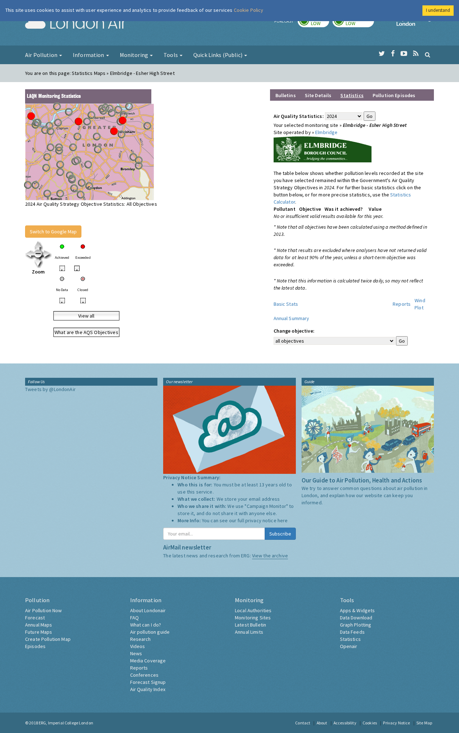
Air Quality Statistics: (299, 116)
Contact (302, 722)
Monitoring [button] (135, 54)
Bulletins (285, 95)
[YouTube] (404, 54)
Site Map (424, 722)
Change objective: (294, 331)
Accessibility (344, 722)
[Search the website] (427, 54)
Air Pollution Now (43, 610)
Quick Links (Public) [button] (218, 54)
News (136, 653)
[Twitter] (382, 54)
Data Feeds (352, 632)
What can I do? (145, 625)
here (283, 520)
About (322, 722)
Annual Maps (38, 625)
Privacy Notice (396, 722)
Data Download (356, 617)
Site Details (318, 95)
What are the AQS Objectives (86, 332)
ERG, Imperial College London (66, 722)
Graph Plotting (356, 625)
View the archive (270, 555)
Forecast (35, 617)
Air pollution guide (150, 632)
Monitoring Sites (253, 617)
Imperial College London (415, 23)
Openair (349, 646)
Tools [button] (171, 54)
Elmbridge (326, 132)
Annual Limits (249, 632)
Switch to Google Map (53, 231)
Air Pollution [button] (41, 54)
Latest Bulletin (250, 625)
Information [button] (89, 54)
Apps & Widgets (357, 610)
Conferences (144, 675)
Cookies (370, 722)
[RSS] (415, 54)
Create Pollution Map (48, 639)
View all (86, 316)
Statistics (350, 639)
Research (140, 639)
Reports (402, 304)
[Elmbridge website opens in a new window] (323, 148)
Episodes (35, 646)
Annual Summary (291, 318)
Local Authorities (253, 610)
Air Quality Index (147, 689)
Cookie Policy (249, 10)
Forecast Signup (148, 682)
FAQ (134, 617)
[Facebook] (393, 54)
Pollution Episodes (394, 95)
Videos (137, 646)
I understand (438, 10)
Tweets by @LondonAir (50, 389)
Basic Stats (286, 304)
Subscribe (280, 533)
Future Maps (38, 632)
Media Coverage (148, 660)
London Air (75, 23)
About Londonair (148, 610)
